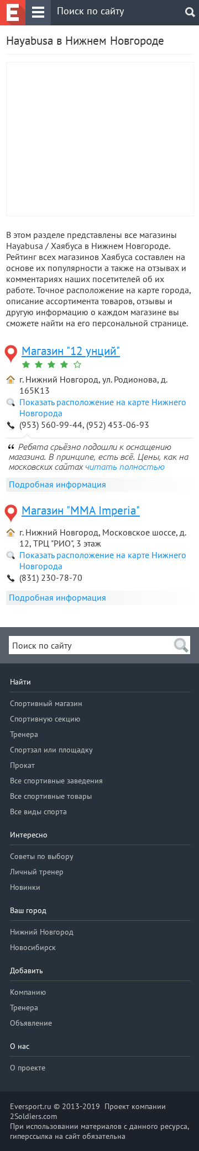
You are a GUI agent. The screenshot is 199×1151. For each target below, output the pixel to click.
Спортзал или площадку (51, 750)
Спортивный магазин (46, 703)
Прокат (22, 765)
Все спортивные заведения (56, 781)
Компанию (28, 992)
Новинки (25, 887)
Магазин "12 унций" (71, 350)
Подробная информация (57, 484)
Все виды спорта (38, 811)
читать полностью (124, 466)
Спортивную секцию (45, 719)
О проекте (27, 1068)
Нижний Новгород (42, 932)
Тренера (24, 734)
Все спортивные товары (51, 796)
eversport (12, 12)
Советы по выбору (42, 856)
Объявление (31, 1023)
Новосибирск (33, 947)
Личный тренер (37, 872)
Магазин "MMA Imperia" (81, 510)
